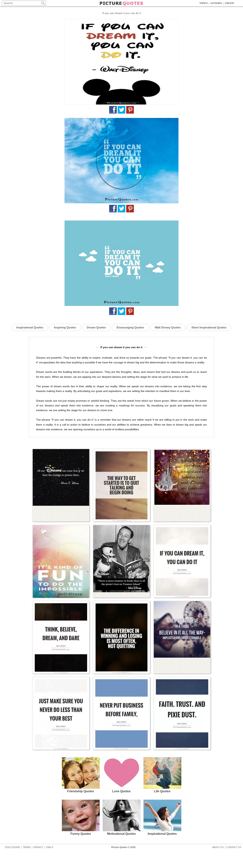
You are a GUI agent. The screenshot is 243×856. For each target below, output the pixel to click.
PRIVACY (38, 847)
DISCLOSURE (12, 847)
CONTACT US (233, 847)
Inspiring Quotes (65, 327)
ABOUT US (218, 847)
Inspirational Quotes (29, 327)
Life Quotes (162, 791)
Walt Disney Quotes (168, 327)
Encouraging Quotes (130, 327)
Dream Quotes (96, 327)
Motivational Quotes (121, 833)
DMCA (49, 847)
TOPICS (203, 3)
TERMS (27, 847)
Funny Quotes (80, 833)
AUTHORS (216, 3)
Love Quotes (121, 791)
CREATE (229, 3)
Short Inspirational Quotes (208, 327)
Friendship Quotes (80, 791)
